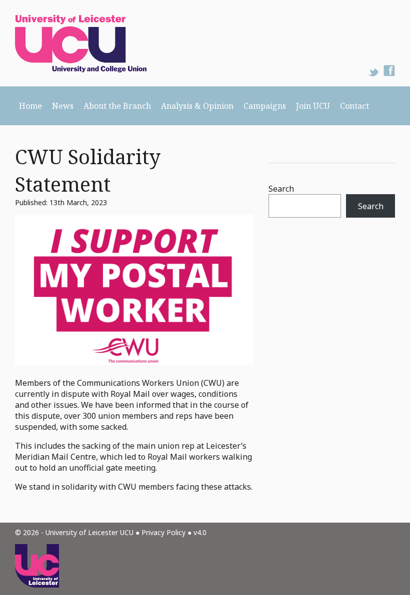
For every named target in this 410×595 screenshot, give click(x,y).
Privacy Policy (164, 532)
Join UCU (313, 105)
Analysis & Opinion (197, 105)
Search (281, 188)
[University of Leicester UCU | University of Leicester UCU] (73, 43)
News (63, 105)
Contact (354, 105)
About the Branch (117, 105)
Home (30, 105)
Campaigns (265, 105)
